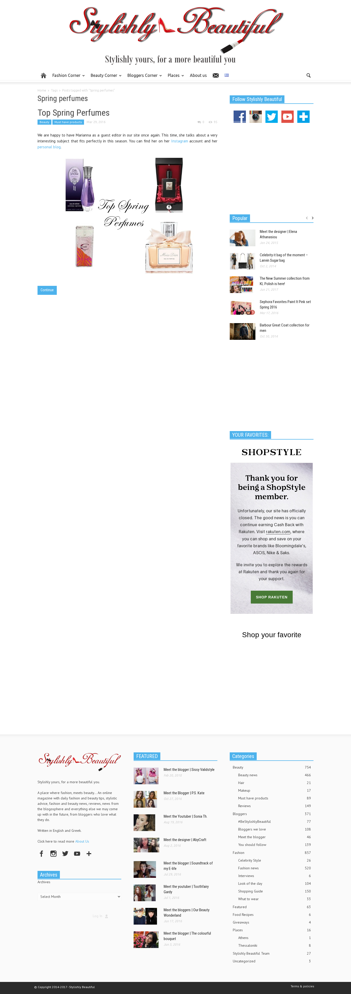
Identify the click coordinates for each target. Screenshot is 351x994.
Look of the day (274, 883)
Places (172, 77)
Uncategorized (272, 961)
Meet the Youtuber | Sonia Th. (185, 816)
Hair (274, 782)
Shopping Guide (274, 891)
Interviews (274, 875)
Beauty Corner (102, 77)
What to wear (274, 899)
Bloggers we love (274, 829)
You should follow (274, 844)
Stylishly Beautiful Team (272, 953)
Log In (97, 916)
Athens (274, 937)
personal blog (49, 146)
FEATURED (147, 756)
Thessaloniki (274, 945)
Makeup (274, 790)
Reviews (274, 806)
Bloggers (272, 813)
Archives (44, 882)
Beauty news (274, 775)
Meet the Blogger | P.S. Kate (184, 793)
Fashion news (274, 868)
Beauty (44, 122)
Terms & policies (302, 986)
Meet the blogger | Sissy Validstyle (189, 769)
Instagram (179, 141)
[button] (308, 75)
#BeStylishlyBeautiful (274, 821)
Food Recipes (272, 914)
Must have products (68, 122)
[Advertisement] (271, 168)
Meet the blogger (274, 837)
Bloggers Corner (141, 77)
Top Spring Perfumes (74, 112)
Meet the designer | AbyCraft (185, 839)
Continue (47, 290)
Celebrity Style (274, 860)
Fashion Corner (65, 77)
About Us (82, 841)
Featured (272, 907)
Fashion (272, 852)
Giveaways (272, 922)
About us (198, 75)
